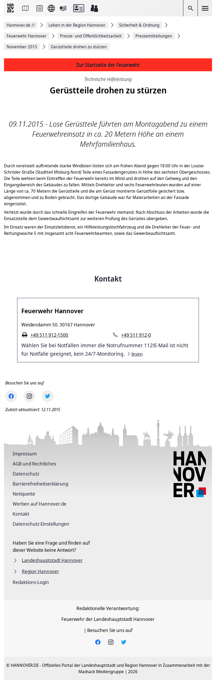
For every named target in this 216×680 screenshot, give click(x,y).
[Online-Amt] (78, 8)
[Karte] (25, 8)
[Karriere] (94, 8)
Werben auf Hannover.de (39, 503)
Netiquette (24, 493)
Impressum (25, 453)
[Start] (11, 8)
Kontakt (21, 513)
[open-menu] (205, 8)
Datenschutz (26, 473)
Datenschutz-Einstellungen (41, 523)
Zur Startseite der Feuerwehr (108, 64)
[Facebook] (11, 396)
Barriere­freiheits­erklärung (40, 483)
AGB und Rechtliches (34, 463)
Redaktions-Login (31, 582)
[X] (47, 396)
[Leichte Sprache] (63, 8)
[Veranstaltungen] (39, 8)
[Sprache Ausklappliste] (51, 8)
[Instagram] (29, 396)
